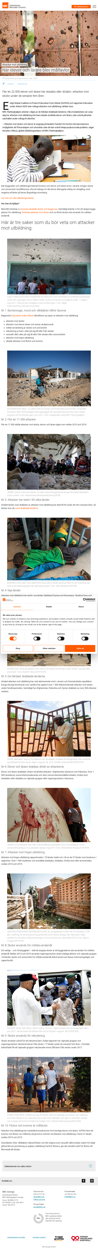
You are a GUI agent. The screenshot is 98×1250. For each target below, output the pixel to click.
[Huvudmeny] (94, 6)
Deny (18, 648)
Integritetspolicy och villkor (16, 1237)
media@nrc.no (70, 1197)
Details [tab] (49, 607)
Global (10, 84)
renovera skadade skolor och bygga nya (38, 209)
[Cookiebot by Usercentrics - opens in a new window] (84, 600)
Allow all (80, 648)
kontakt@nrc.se (39, 1207)
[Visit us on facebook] (83, 1181)
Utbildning (22, 84)
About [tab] (81, 607)
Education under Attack (22, 315)
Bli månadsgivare (81, 6)
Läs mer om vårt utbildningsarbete (17, 198)
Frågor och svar (39, 1199)
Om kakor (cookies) (39, 1237)
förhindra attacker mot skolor (35, 212)
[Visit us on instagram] (92, 1181)
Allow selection (49, 648)
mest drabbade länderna (26, 508)
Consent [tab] (17, 607)
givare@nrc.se (38, 1197)
